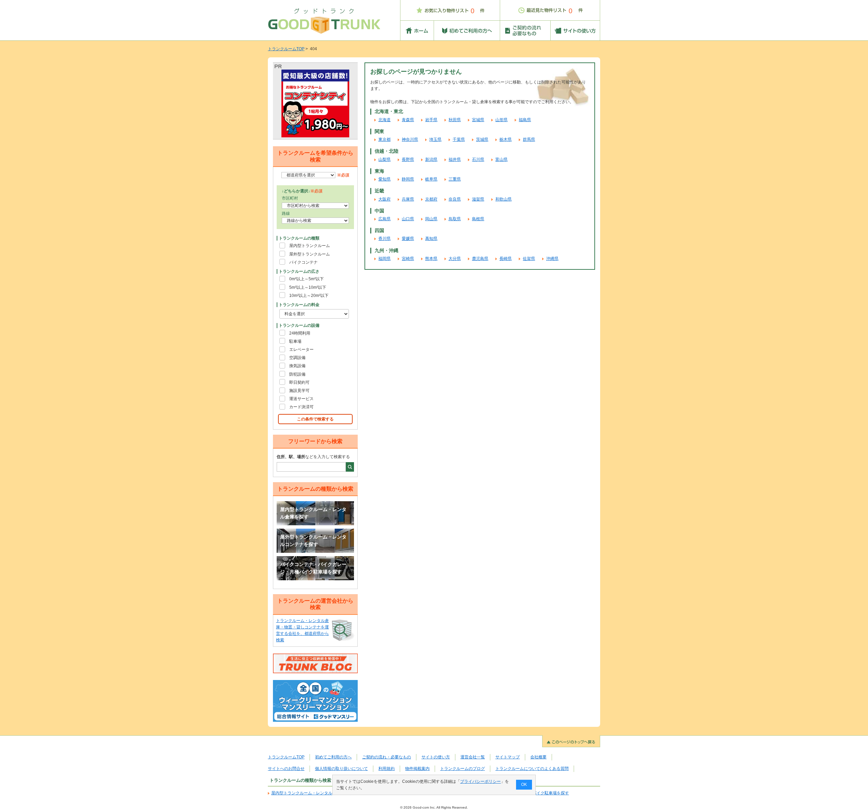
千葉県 (459, 139)
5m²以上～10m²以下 (307, 287)
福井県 (455, 159)
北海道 (384, 119)
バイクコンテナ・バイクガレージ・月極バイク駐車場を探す (313, 568)
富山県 (501, 159)
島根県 (478, 218)
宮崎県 (408, 258)
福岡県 (384, 258)
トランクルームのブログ (462, 768)
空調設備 (297, 357)
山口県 (408, 218)
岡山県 (431, 218)
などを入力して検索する (313, 456)
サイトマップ (507, 757)
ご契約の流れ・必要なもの (386, 757)
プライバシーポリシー (480, 781)
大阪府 (384, 199)
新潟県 (431, 159)
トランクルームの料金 (299, 304)
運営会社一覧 (472, 757)
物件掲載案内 (417, 768)
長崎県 (505, 258)
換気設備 (297, 365)
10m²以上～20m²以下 (309, 295)
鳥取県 (455, 218)
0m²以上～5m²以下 (306, 279)
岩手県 (431, 119)
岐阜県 (431, 179)
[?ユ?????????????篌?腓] (315, 103)
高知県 (431, 238)
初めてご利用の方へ (333, 757)
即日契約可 (299, 382)
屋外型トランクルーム (309, 254)
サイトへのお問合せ (286, 768)
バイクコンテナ (303, 262)
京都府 (431, 199)
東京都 (384, 139)
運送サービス (301, 398)
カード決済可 (301, 406)
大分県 (455, 258)
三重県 (455, 179)
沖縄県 (552, 258)
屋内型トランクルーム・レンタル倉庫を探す (313, 513)
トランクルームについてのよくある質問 (532, 768)
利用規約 (386, 768)
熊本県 (431, 258)
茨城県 (482, 139)
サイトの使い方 (435, 757)
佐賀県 (529, 258)
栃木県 (505, 139)
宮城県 (478, 119)
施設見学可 (299, 390)
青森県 (408, 119)
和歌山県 (503, 199)
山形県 (501, 119)
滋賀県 (478, 199)
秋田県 (455, 119)
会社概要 (538, 757)
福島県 (525, 119)
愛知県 (384, 179)
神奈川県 (410, 139)
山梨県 (384, 159)
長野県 (408, 159)
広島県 (384, 218)
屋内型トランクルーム (309, 245)
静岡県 (408, 179)
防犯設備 (297, 374)
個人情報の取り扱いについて (341, 768)
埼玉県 (435, 139)
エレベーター (301, 349)
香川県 (384, 238)
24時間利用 (299, 333)
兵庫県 (408, 199)
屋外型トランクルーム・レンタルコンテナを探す (313, 540)
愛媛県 (408, 238)
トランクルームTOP (286, 48)
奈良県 (455, 199)
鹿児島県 (480, 258)
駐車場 (295, 341)
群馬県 (529, 139)
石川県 (478, 159)
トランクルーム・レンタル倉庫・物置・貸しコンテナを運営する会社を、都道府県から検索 (302, 630)
